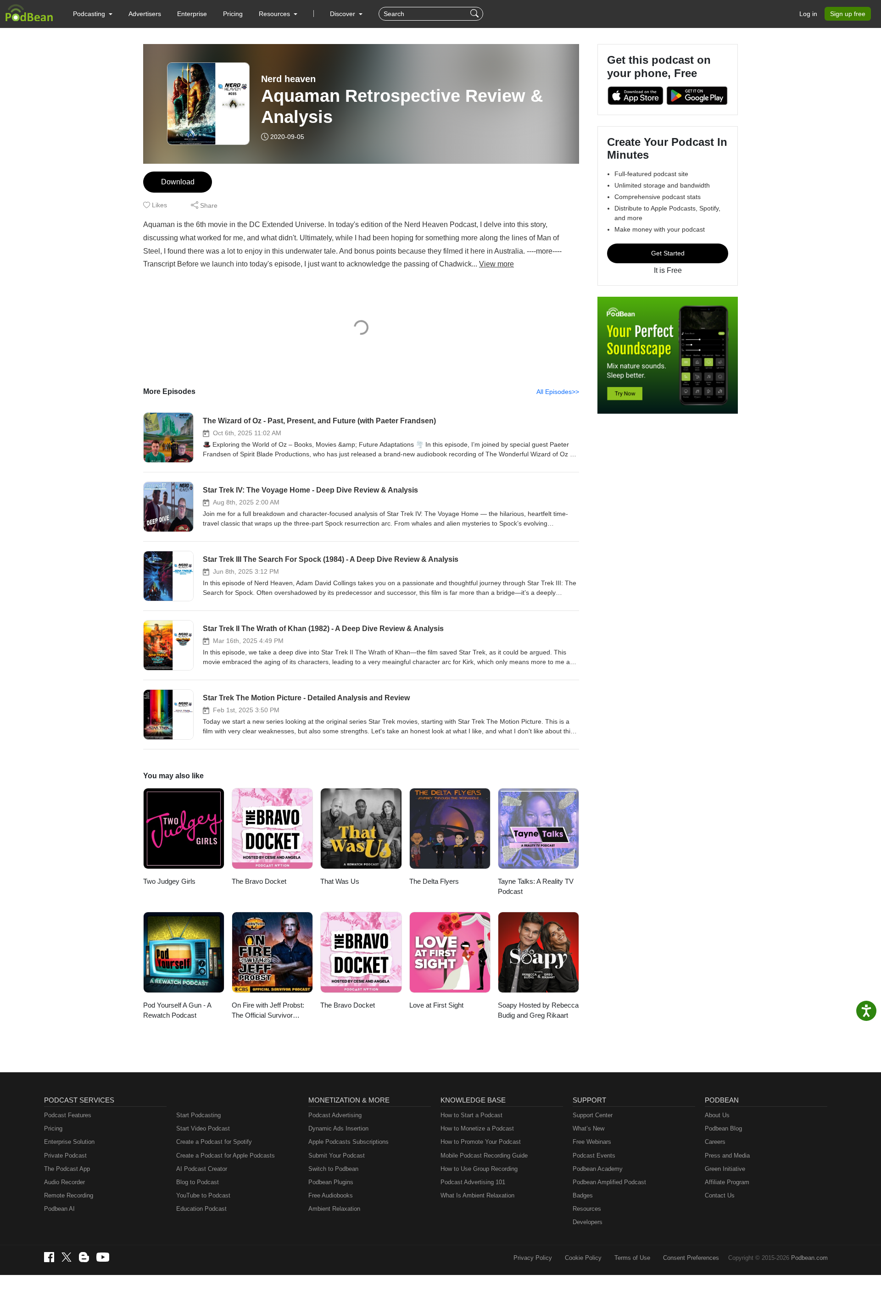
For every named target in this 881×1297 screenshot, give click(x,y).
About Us (717, 1115)
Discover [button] (343, 13)
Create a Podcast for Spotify (214, 1141)
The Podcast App (67, 1168)
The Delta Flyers (434, 881)
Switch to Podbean (333, 1168)
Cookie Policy (583, 1257)
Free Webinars (592, 1141)
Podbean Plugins (330, 1182)
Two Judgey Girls (169, 881)
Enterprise (192, 13)
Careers (715, 1141)
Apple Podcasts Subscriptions (348, 1141)
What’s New (588, 1128)
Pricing (233, 13)
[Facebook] (49, 1257)
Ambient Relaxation (334, 1208)
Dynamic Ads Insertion (338, 1128)
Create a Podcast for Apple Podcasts (225, 1155)
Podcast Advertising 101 (472, 1182)
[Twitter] (66, 1257)
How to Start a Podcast (471, 1115)
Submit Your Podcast (336, 1155)
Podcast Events (594, 1155)
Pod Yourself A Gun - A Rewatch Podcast (177, 1010)
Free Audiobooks (330, 1195)
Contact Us (720, 1195)
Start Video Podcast (203, 1128)
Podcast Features (67, 1115)
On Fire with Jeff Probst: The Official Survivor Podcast (268, 1011)
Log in (808, 13)
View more (496, 264)
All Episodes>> (557, 391)
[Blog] (84, 1257)
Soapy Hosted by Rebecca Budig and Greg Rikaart (538, 1010)
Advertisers (144, 13)
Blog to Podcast (197, 1182)
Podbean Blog (723, 1128)
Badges (583, 1195)
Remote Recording (68, 1195)
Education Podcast (201, 1208)
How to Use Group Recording (479, 1168)
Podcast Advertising (335, 1115)
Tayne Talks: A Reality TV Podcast (536, 886)
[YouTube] (102, 1257)
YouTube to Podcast (203, 1195)
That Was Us (339, 881)
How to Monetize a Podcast (477, 1128)
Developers (587, 1222)
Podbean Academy (598, 1168)
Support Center (593, 1115)
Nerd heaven (288, 79)
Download (178, 182)
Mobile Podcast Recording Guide (484, 1155)
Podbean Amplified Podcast (609, 1182)
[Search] (475, 13)
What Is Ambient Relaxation (477, 1195)
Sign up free (847, 13)
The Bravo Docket (259, 881)
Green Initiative (725, 1168)
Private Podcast (65, 1155)
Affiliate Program (727, 1182)
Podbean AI (59, 1208)
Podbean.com (809, 1257)
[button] (92, 14)
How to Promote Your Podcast (480, 1141)
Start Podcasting (198, 1115)
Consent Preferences (691, 1257)
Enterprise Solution (69, 1141)
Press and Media (727, 1155)
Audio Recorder (64, 1182)
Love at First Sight (436, 1005)
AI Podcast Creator (201, 1168)
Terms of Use (632, 1257)
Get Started (668, 253)
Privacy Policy (532, 1257)
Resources (587, 1208)
